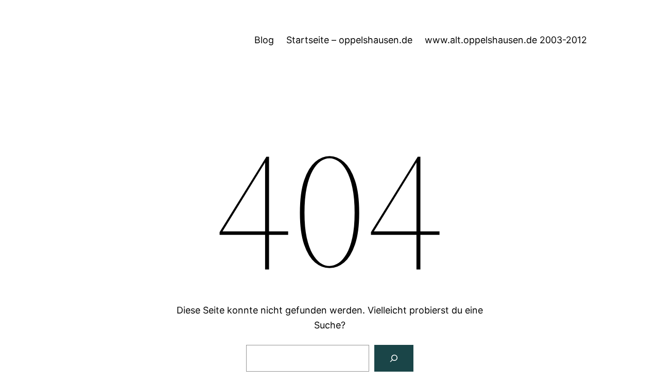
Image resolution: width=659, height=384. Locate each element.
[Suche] (393, 358)
